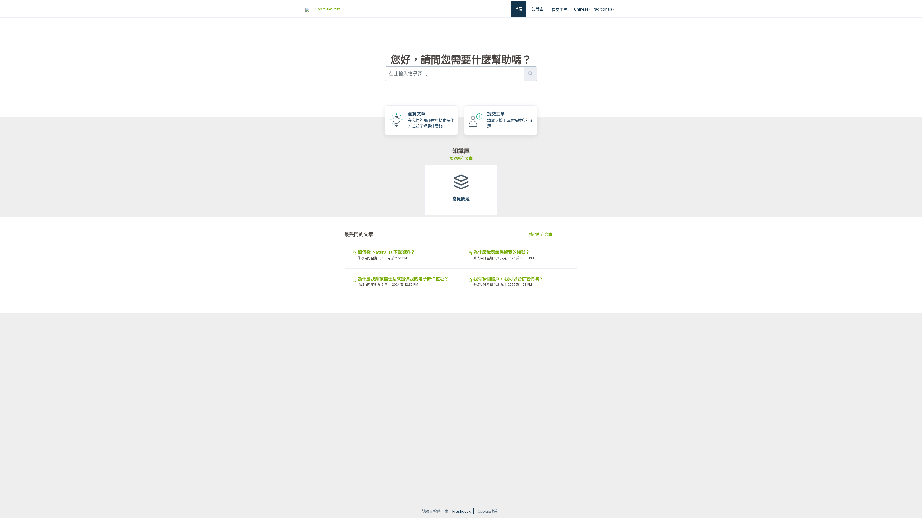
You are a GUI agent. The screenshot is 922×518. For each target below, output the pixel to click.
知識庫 (537, 9)
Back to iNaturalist (327, 9)
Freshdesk (461, 511)
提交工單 (559, 9)
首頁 (519, 9)
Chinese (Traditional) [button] (593, 9)
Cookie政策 (488, 511)
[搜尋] (530, 73)
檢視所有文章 (461, 158)
